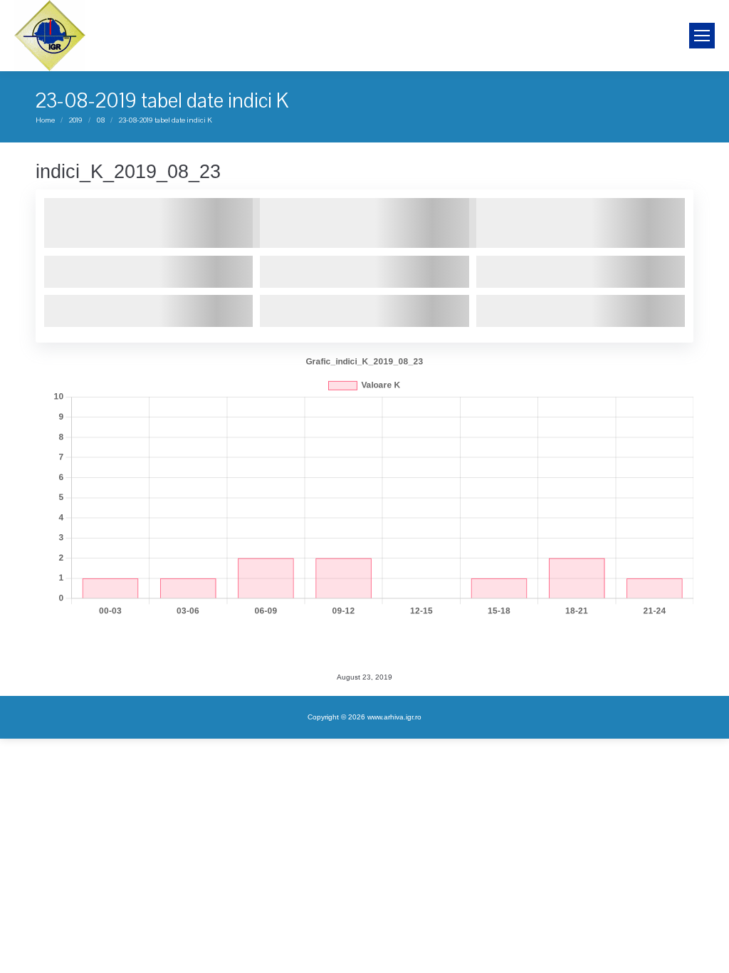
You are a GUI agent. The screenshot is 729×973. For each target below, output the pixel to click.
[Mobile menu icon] (702, 35)
